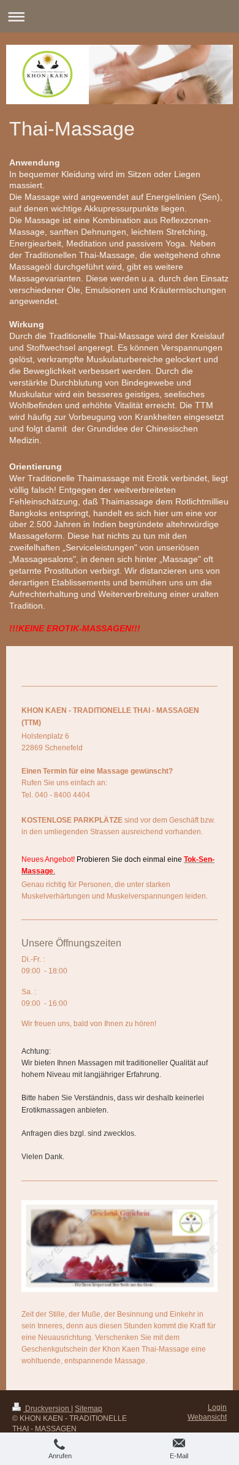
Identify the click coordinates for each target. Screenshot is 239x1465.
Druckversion (47, 1408)
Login (217, 1407)
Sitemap (88, 1408)
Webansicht (207, 1417)
